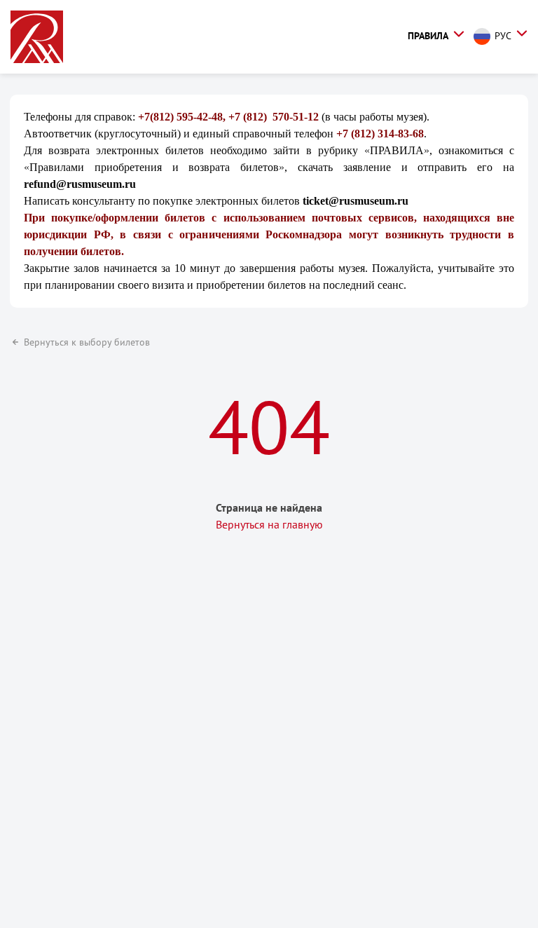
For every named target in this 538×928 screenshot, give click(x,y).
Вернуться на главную (269, 524)
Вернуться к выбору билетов (87, 342)
